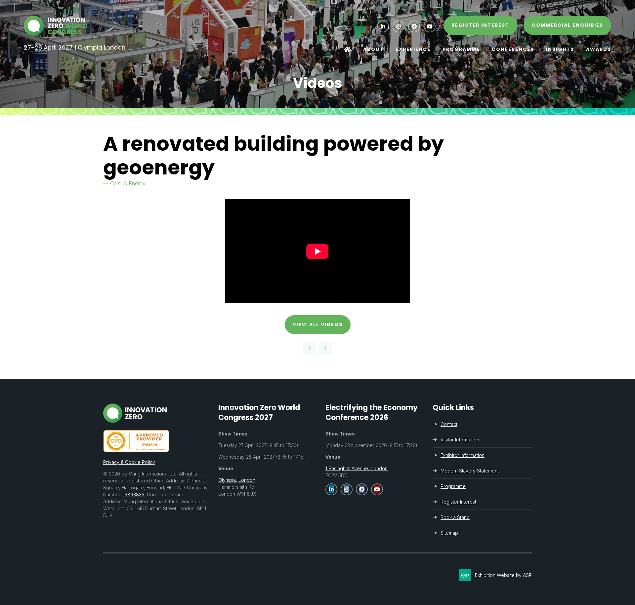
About (373, 49)
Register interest (480, 25)
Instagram (398, 26)
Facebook (414, 26)
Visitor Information (460, 439)
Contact (449, 424)
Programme (461, 49)
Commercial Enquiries (567, 25)
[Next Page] (325, 348)
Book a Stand (455, 517)
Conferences (513, 49)
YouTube (430, 26)
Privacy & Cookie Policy (129, 462)
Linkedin (383, 26)
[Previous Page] (309, 348)
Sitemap (449, 533)
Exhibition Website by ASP (503, 575)
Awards (598, 49)
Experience (413, 49)
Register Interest (458, 502)
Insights (560, 49)
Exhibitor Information (463, 455)
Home (347, 49)
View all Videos (318, 324)
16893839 (134, 494)
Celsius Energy (128, 183)
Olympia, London (236, 480)
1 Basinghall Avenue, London (356, 468)
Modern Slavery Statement (470, 470)
